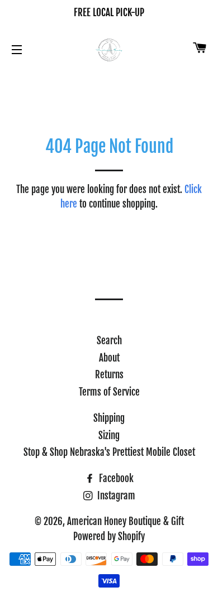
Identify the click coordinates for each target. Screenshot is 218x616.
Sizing (109, 435)
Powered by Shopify (109, 536)
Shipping (109, 418)
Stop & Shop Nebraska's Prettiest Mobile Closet (109, 452)
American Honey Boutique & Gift (125, 521)
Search (109, 340)
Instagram (115, 496)
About (109, 358)
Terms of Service (109, 392)
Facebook (115, 478)
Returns (109, 375)
